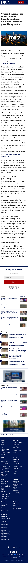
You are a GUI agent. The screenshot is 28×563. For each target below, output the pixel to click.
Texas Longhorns (5, 504)
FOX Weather (16, 492)
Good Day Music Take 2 (5, 472)
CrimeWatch (16, 461)
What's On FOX (4, 481)
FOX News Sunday (5, 452)
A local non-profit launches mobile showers (9, 401)
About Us (4, 479)
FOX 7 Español (4, 463)
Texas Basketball (5, 510)
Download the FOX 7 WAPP (17, 485)
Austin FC (3, 505)
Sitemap (3, 454)
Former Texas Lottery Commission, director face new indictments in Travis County (17, 350)
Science (14, 27)
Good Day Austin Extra (5, 469)
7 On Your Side (16, 463)
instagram (14, 547)
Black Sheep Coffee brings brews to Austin (9, 388)
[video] (23, 389)
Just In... (3, 296)
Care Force (15, 468)
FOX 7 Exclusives (16, 458)
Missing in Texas (17, 470)
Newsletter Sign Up (5, 485)
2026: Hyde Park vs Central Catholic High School (9, 413)
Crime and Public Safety (5, 450)
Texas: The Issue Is (17, 466)
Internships (3, 491)
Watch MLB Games (5, 523)
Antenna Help (4, 498)
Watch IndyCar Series (4, 528)
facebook (8, 547)
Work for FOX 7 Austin (4, 489)
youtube (17, 547)
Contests (15, 452)
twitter (11, 547)
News (3, 440)
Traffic (2, 444)
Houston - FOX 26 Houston (17, 509)
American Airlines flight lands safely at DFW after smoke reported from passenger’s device (10, 306)
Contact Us (3, 483)
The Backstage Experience (4, 475)
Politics (2, 447)
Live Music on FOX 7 (17, 448)
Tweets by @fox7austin (6, 434)
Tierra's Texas (4, 461)
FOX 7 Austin (9, 27)
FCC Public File (4, 494)
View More (23, 296)
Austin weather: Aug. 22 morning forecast (8, 407)
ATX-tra (14, 473)
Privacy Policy (15, 288)
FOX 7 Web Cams (17, 490)
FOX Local (4, 458)
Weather (15, 479)
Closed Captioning (5, 493)
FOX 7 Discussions (17, 472)
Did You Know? (16, 494)
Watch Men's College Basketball (5, 531)
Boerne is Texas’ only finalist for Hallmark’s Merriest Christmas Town (17, 356)
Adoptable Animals (17, 450)
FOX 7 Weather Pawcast (16, 482)
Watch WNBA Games (4, 537)
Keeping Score (16, 444)
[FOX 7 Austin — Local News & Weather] (5, 2)
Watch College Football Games (5, 520)
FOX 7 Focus (16, 465)
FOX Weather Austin (5, 466)
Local (2, 442)
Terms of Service (15, 290)
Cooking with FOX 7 (17, 446)
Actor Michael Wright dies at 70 (8, 324)
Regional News (16, 502)
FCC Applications (5, 496)
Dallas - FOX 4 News (16, 506)
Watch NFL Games (5, 518)
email (19, 547)
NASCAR (3, 509)
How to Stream (4, 459)
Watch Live (21, 2)
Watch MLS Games (5, 539)
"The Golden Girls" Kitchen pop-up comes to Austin (9, 394)
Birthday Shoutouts (17, 442)
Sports (3, 502)
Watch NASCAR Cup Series (5, 525)
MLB (2, 507)
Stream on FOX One (4, 515)
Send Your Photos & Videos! (17, 488)
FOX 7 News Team (5, 486)
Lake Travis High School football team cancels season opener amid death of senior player (18, 344)
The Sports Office (5, 465)
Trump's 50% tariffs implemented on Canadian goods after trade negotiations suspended (9, 318)
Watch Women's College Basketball (5, 534)
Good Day (16, 440)
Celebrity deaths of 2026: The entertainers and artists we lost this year (9, 312)
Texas (2, 446)
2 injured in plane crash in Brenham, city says (9, 299)
